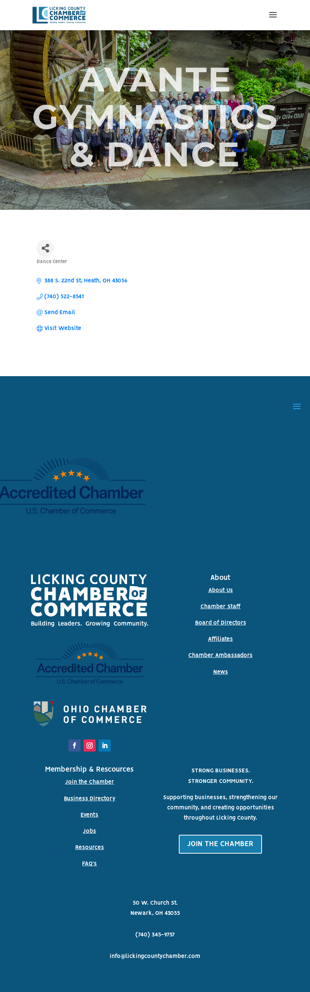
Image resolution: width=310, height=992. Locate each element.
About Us (220, 590)
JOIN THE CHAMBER (220, 844)
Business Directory (89, 799)
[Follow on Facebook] (74, 745)
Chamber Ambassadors (220, 656)
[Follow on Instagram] (90, 745)
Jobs (89, 831)
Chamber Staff (220, 607)
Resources (89, 848)
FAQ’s (89, 864)
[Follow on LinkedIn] (105, 745)
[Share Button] (45, 248)
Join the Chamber (89, 782)
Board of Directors (220, 623)
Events (89, 815)
